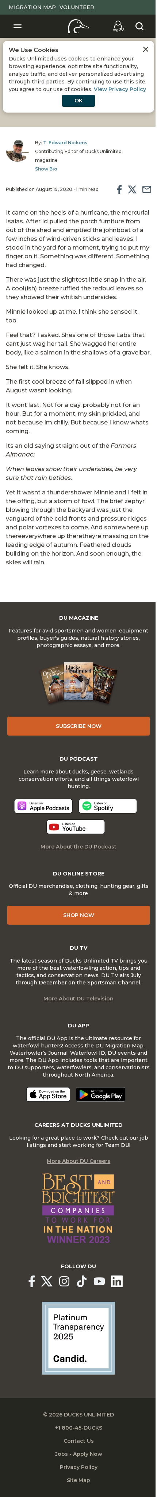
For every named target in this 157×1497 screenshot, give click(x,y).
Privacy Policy (78, 1467)
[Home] (78, 26)
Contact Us (79, 1441)
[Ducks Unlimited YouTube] (99, 1281)
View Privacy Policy (120, 89)
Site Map (78, 1480)
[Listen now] (43, 806)
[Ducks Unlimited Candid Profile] (78, 1338)
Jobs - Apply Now (78, 1454)
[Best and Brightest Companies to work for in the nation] (78, 1208)
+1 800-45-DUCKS (78, 1427)
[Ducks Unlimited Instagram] (64, 1281)
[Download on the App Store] (48, 1094)
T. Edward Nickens (65, 142)
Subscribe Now (79, 726)
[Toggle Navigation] (17, 26)
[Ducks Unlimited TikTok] (82, 1281)
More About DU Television (78, 998)
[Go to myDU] (118, 26)
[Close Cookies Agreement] (145, 49)
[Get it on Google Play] (100, 1094)
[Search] (139, 26)
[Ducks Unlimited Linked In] (117, 1281)
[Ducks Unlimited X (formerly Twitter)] (47, 1281)
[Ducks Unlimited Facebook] (31, 1281)
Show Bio (46, 169)
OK (78, 100)
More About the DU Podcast (78, 846)
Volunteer (77, 7)
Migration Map (32, 7)
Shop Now (78, 915)
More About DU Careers (78, 1161)
